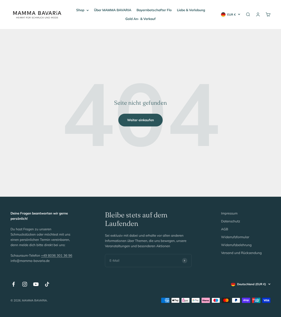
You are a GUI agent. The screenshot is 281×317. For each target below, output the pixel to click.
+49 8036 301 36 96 (56, 255)
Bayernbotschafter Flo (154, 10)
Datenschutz (230, 221)
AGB (224, 229)
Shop (80, 10)
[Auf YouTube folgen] (36, 284)
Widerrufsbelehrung (236, 245)
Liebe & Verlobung (191, 10)
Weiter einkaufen (140, 120)
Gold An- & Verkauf (140, 19)
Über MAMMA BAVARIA (112, 10)
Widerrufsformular (235, 237)
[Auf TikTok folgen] (47, 284)
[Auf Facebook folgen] (13, 284)
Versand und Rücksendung (241, 253)
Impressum (229, 213)
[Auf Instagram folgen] (25, 284)
